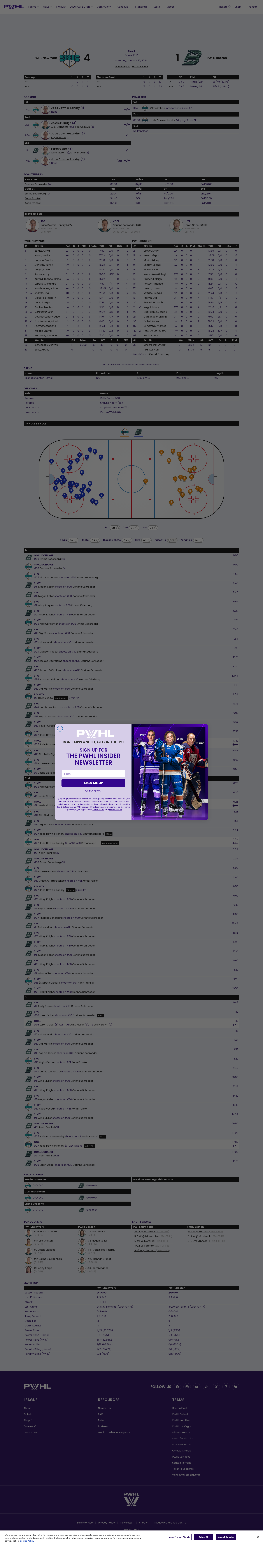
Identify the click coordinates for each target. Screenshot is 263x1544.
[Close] (258, 1536)
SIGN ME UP (93, 783)
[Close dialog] (60, 728)
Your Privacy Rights (179, 1536)
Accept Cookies (225, 1536)
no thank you (93, 791)
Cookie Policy (27, 1540)
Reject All (204, 1536)
